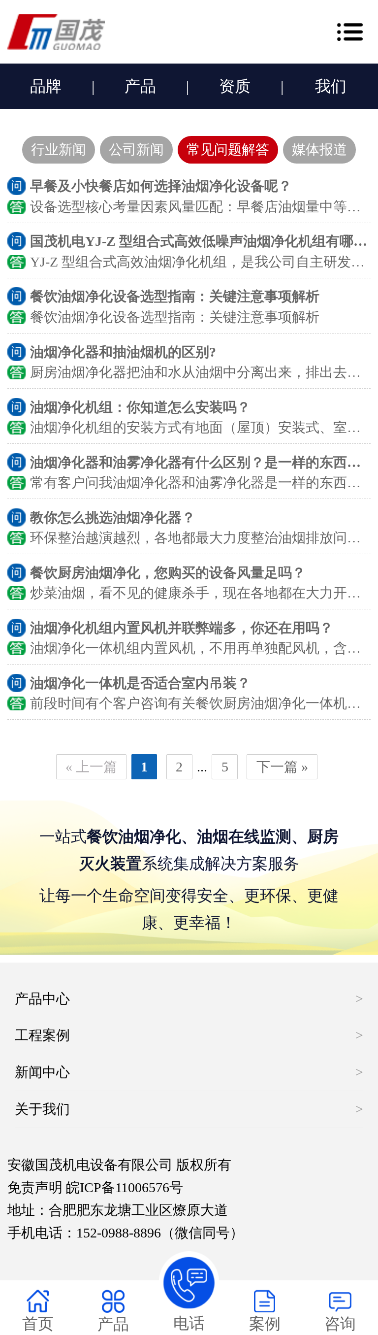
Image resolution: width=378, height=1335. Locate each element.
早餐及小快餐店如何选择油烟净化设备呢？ (161, 186)
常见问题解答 (228, 149)
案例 (265, 1324)
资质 (235, 86)
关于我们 (42, 1109)
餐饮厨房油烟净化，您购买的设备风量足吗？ (168, 572)
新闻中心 (42, 1072)
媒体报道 (319, 149)
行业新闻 (58, 149)
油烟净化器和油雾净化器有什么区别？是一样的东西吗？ (202, 462)
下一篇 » (282, 766)
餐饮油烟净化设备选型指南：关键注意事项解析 (174, 296)
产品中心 (42, 998)
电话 (189, 1323)
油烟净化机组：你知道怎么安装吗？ (140, 407)
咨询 (340, 1324)
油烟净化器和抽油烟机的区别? (123, 352)
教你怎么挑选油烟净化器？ (112, 517)
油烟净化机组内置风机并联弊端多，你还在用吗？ (181, 627)
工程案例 (42, 1035)
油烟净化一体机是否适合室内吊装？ (140, 683)
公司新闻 (136, 149)
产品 (140, 86)
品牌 (46, 86)
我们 (330, 86)
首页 (38, 1324)
